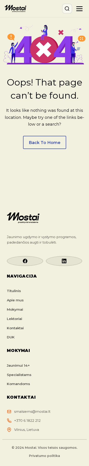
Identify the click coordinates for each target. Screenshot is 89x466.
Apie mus (15, 300)
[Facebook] (25, 261)
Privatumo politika (44, 456)
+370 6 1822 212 (27, 420)
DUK (11, 337)
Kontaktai (15, 328)
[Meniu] (79, 9)
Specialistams (19, 375)
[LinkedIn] (64, 261)
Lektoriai (14, 319)
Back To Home (44, 142)
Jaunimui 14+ (18, 365)
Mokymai (15, 309)
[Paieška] (67, 9)
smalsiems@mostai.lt (32, 411)
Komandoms (18, 384)
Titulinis (14, 291)
